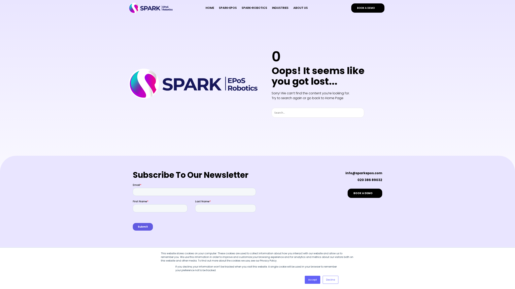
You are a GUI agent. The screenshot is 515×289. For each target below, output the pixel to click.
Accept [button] (312, 279)
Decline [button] (330, 279)
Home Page (334, 98)
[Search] (367, 113)
